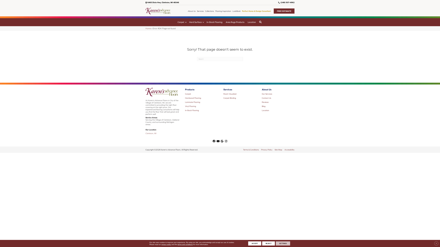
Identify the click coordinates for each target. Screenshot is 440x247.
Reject (268, 243)
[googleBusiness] (222, 141)
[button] (284, 11)
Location (252, 22)
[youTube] (218, 141)
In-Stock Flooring (214, 22)
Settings (283, 243)
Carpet (181, 22)
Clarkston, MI (151, 133)
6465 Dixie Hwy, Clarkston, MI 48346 (163, 2)
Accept (255, 243)
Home (148, 28)
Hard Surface (195, 22)
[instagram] (226, 141)
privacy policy (166, 244)
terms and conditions (185, 244)
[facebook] (214, 141)
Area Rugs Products (235, 22)
